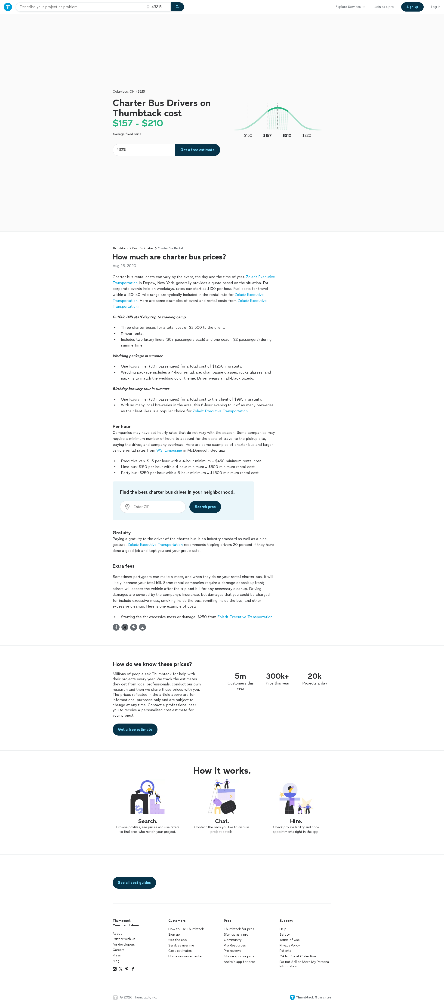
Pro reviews (232, 951)
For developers (124, 944)
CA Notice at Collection (298, 956)
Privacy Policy (290, 945)
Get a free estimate (197, 150)
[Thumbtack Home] (8, 7)
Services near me (181, 945)
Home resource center (185, 956)
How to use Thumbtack (186, 929)
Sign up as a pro (236, 935)
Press (117, 955)
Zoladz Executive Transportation (220, 411)
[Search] (177, 7)
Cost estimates (180, 951)
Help (283, 929)
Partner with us (124, 939)
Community (232, 940)
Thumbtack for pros (239, 929)
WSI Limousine (169, 450)
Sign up (174, 935)
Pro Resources (235, 945)
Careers (118, 950)
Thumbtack (120, 248)
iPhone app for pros (239, 956)
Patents (285, 951)
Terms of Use (290, 940)
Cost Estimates (142, 248)
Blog (116, 961)
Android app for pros (240, 962)
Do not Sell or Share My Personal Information (305, 964)
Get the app (177, 940)
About (117, 934)
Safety (285, 935)
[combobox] (80, 7)
